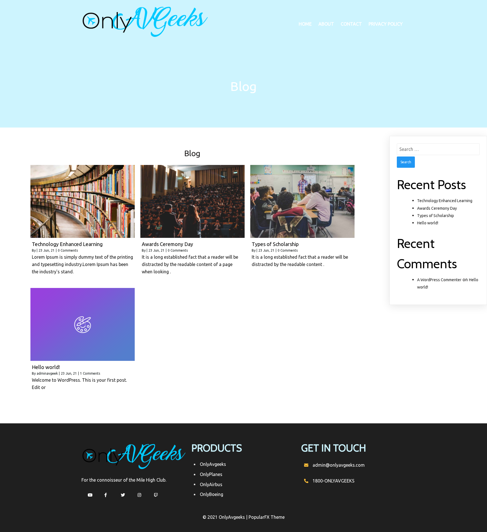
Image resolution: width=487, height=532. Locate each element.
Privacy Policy (386, 23)
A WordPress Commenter (439, 280)
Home (305, 23)
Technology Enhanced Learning (444, 200)
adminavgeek (47, 373)
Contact (351, 23)
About (326, 23)
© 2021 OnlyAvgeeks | (226, 517)
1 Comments (90, 373)
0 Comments (68, 250)
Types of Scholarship (435, 215)
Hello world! (427, 223)
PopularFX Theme (267, 517)
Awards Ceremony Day (437, 208)
